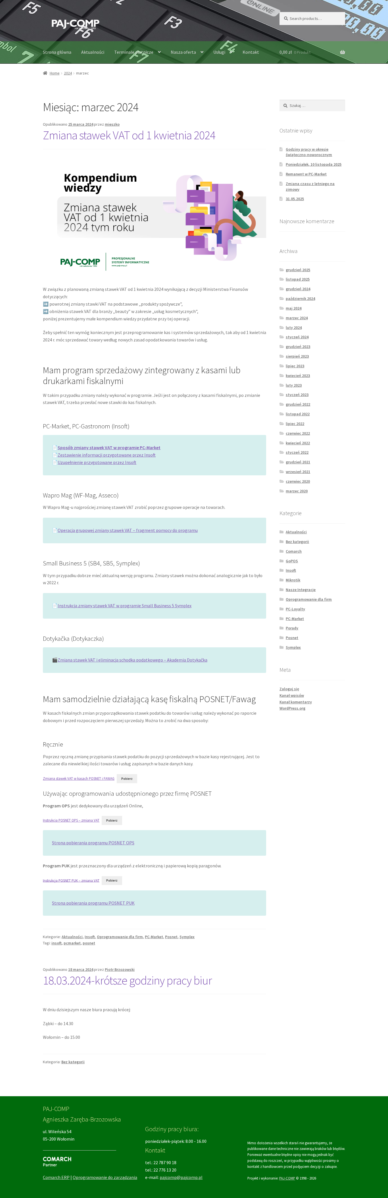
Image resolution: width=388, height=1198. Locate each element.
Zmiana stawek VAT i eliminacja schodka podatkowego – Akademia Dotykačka (132, 660)
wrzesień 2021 (298, 471)
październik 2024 (300, 298)
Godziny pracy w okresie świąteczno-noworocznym (309, 152)
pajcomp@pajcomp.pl (181, 1177)
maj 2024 (293, 308)
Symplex (187, 936)
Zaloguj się (289, 688)
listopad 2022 (298, 413)
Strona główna (57, 52)
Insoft (90, 936)
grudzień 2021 (298, 462)
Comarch (294, 551)
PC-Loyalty (295, 609)
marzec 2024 (297, 317)
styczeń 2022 (297, 452)
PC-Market (154, 936)
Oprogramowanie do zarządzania (105, 1177)
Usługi (219, 52)
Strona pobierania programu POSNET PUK (93, 903)
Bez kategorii (73, 1061)
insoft (56, 943)
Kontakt (251, 52)
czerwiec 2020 (298, 481)
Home (55, 73)
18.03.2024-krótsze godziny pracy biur (127, 980)
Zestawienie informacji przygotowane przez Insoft (107, 455)
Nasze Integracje (301, 589)
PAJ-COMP (287, 1178)
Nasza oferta (183, 52)
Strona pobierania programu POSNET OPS (93, 842)
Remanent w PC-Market (306, 174)
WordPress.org (292, 708)
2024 (68, 73)
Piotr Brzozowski (120, 969)
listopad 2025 (298, 279)
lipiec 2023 (295, 365)
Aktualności (92, 52)
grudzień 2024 (298, 288)
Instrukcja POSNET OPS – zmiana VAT (71, 820)
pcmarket (72, 943)
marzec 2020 (297, 491)
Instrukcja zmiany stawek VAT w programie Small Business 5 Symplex (124, 605)
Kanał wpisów (291, 695)
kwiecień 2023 (298, 375)
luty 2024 (294, 327)
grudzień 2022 (298, 404)
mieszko (112, 124)
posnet (89, 943)
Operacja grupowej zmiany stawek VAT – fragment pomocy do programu (128, 530)
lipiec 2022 (295, 423)
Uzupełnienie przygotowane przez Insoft (97, 462)
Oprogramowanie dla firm (120, 936)
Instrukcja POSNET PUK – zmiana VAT (71, 880)
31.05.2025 (295, 198)
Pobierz (127, 779)
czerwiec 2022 (298, 433)
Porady (292, 628)
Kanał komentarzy (295, 701)
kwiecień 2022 (298, 442)
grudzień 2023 (298, 346)
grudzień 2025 (298, 269)
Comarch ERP (56, 1177)
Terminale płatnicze (133, 52)
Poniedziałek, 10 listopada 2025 (313, 164)
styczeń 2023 (297, 394)
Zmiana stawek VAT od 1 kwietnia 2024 (129, 135)
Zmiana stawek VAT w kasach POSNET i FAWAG (78, 778)
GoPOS (292, 560)
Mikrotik (293, 580)
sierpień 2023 (297, 356)
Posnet (171, 936)
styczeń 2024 (297, 336)
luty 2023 (294, 385)
